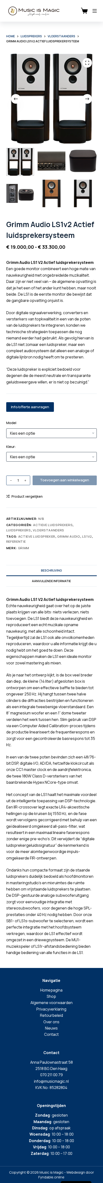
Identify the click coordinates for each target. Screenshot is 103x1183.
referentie (16, 541)
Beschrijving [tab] (51, 570)
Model (11, 422)
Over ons (51, 1021)
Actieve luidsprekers (53, 525)
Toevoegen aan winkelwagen (64, 480)
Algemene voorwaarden (51, 1002)
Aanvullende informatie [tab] (51, 581)
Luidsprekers (18, 530)
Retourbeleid (51, 1015)
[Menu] (94, 11)
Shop (51, 996)
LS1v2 (87, 536)
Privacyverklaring (51, 1009)
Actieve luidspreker (36, 536)
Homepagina (51, 990)
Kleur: (11, 446)
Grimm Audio (68, 536)
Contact (51, 1034)
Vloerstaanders (48, 530)
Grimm (23, 548)
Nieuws (51, 1028)
